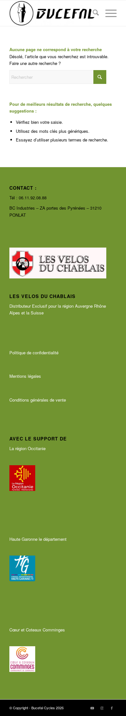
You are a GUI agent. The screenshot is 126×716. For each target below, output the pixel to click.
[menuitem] (92, 13)
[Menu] (108, 13)
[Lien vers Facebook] (112, 707)
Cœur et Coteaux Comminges (37, 630)
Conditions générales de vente (37, 400)
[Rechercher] (92, 13)
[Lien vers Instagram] (102, 707)
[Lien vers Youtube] (92, 707)
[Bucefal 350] (52, 13)
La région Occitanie (27, 448)
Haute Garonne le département (38, 539)
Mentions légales (25, 376)
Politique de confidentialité (33, 352)
